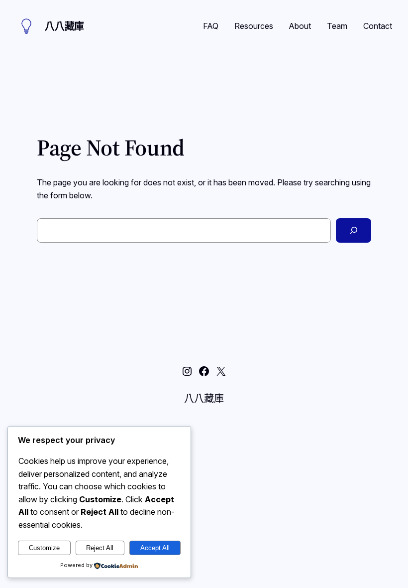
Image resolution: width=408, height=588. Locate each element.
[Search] (353, 230)
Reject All (99, 548)
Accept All (155, 548)
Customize (44, 548)
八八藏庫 (64, 26)
